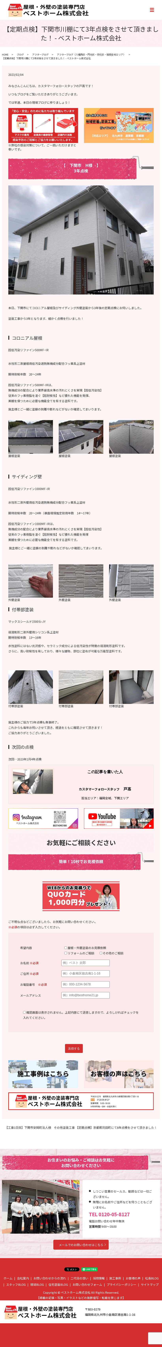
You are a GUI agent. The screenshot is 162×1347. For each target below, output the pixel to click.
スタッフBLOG (16, 1284)
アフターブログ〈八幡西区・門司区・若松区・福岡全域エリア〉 (91, 54)
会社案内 (23, 1278)
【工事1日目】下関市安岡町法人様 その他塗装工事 (40, 1127)
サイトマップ (150, 1284)
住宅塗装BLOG (58, 1284)
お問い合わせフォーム (87, 1284)
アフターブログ (40, 54)
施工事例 (115, 1278)
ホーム (8, 1278)
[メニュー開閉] (152, 10)
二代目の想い (79, 1278)
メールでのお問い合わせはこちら (81, 1245)
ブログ (20, 54)
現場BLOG (37, 1284)
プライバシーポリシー (121, 1284)
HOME (5, 54)
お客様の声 (133, 1278)
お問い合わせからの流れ (49, 1278)
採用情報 (99, 1278)
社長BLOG (152, 1278)
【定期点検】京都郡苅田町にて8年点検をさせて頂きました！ (116, 1127)
